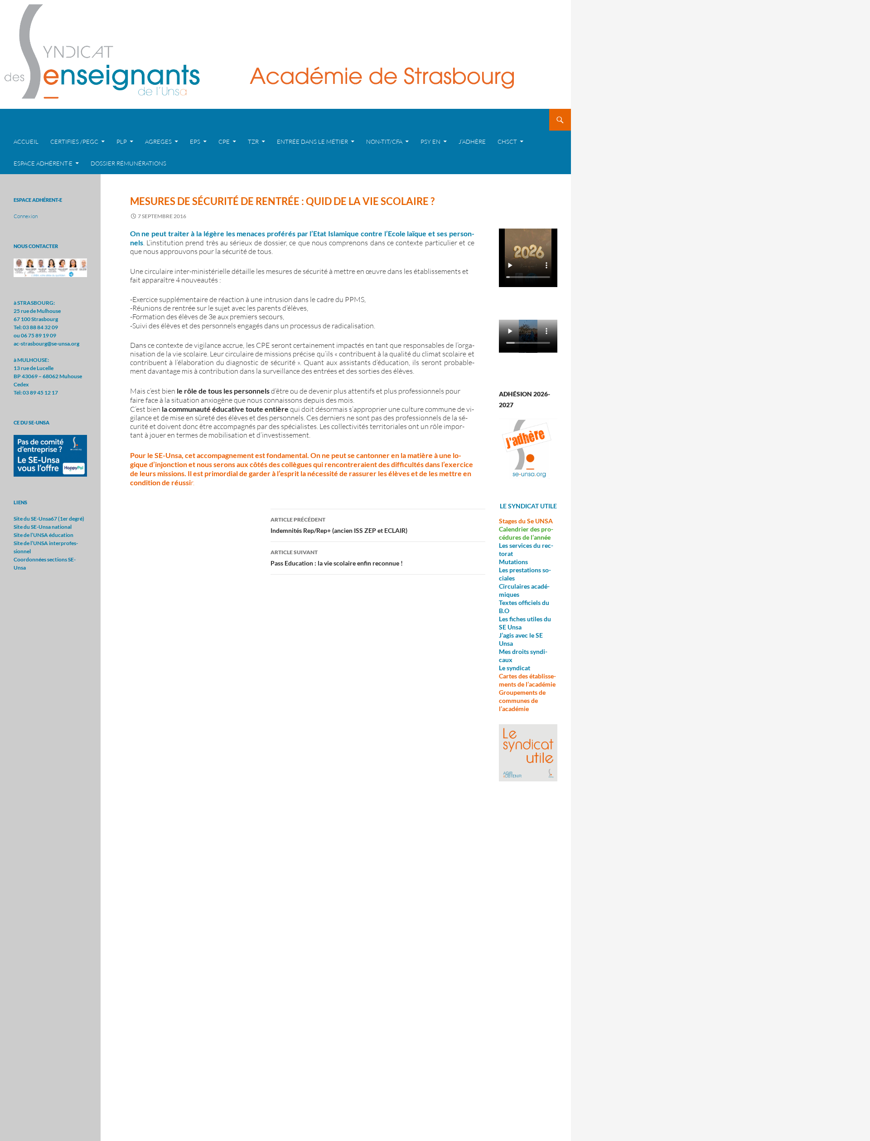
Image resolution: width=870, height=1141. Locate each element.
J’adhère (472, 141)
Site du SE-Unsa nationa (42, 526)
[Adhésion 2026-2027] (528, 449)
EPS (195, 141)
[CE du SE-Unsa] (50, 455)
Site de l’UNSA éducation (43, 534)
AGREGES (158, 141)
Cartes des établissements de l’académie (527, 680)
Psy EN (430, 141)
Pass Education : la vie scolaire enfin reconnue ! (337, 558)
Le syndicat (514, 668)
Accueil (26, 141)
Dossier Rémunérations (128, 163)
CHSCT (507, 141)
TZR (253, 141)
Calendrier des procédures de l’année (526, 533)
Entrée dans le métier (312, 141)
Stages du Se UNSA (526, 521)
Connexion (26, 216)
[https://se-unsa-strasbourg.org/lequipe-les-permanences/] (50, 267)
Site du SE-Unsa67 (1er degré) (49, 518)
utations (516, 562)
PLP (121, 141)
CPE (224, 141)
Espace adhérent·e (43, 163)
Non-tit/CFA (384, 141)
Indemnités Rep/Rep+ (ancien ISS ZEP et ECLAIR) (339, 525)
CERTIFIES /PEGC (74, 141)
